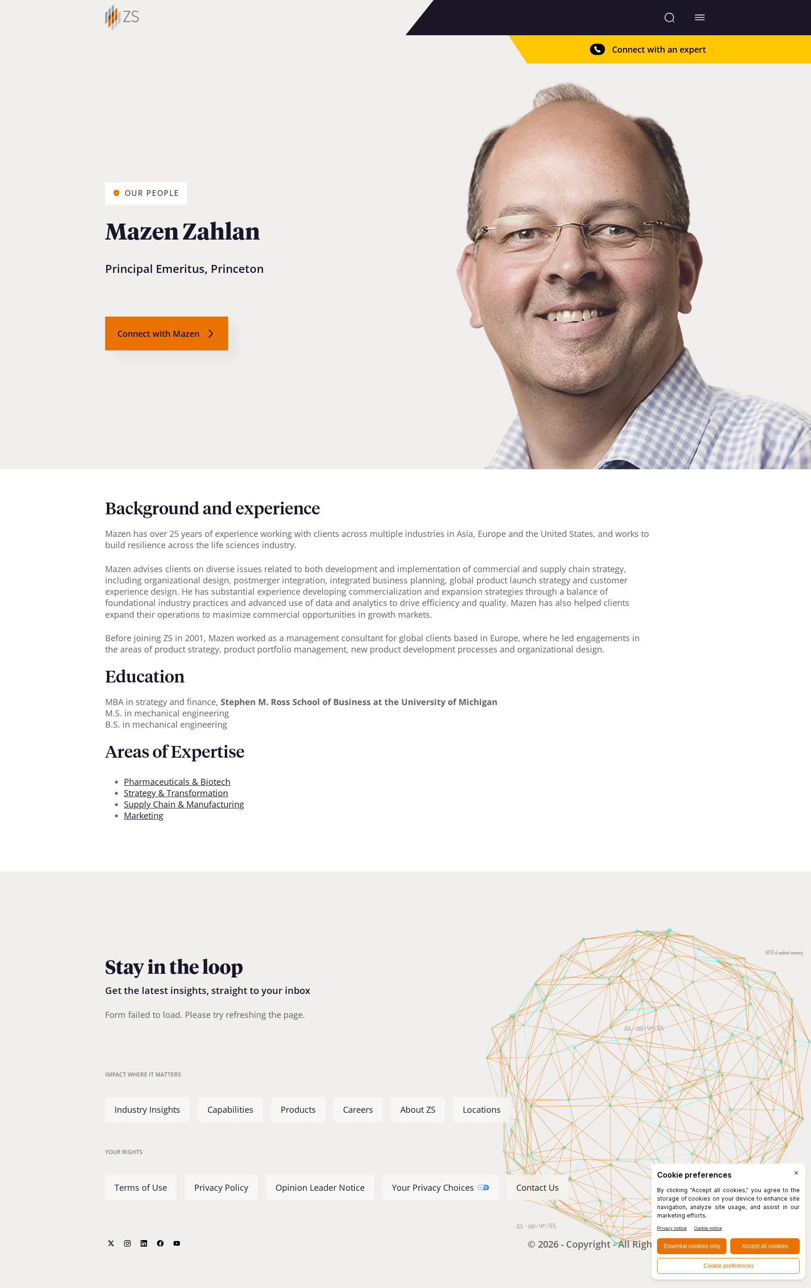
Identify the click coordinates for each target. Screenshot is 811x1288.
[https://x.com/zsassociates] (111, 1243)
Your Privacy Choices (433, 1187)
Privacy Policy (221, 1187)
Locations (482, 1110)
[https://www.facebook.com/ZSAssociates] (160, 1243)
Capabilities (230, 1110)
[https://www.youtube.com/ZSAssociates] (177, 1243)
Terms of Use (141, 1187)
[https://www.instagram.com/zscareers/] (127, 1243)
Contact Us (537, 1187)
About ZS (418, 1110)
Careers (358, 1110)
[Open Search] (669, 17)
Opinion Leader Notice (320, 1187)
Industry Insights (147, 1110)
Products (298, 1110)
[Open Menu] (700, 17)
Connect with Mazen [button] (158, 333)
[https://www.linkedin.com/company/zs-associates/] (144, 1243)
